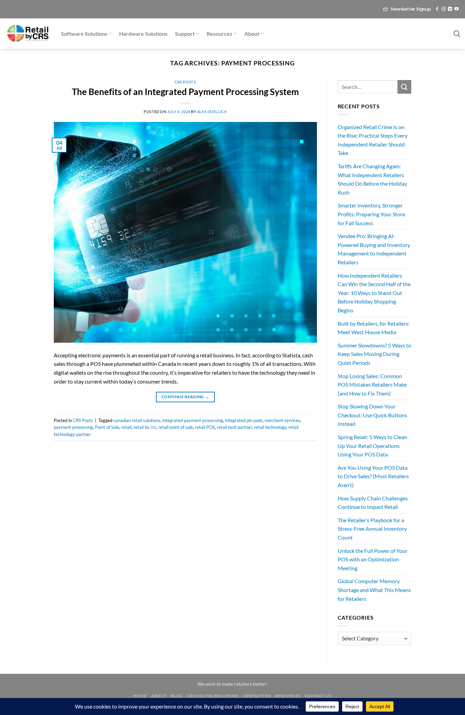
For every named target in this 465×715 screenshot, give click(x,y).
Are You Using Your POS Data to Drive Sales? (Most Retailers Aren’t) (373, 476)
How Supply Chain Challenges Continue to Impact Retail (373, 502)
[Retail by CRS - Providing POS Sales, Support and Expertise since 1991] (28, 34)
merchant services (282, 420)
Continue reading (185, 396)
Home (140, 695)
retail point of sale (175, 427)
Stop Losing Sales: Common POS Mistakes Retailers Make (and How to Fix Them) (372, 385)
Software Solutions (84, 33)
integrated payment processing (192, 420)
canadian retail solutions (136, 420)
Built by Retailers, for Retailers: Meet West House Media (374, 328)
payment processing (73, 427)
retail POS (205, 427)
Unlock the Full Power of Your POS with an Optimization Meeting (372, 559)
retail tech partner (234, 427)
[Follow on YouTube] (456, 9)
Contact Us (318, 695)
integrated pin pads (243, 420)
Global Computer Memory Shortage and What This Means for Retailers (374, 590)
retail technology (270, 427)
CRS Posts (185, 82)
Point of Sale (107, 427)
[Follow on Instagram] (444, 9)
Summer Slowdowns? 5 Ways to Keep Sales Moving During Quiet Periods (374, 354)
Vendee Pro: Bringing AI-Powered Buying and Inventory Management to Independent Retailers (374, 249)
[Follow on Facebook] (437, 9)
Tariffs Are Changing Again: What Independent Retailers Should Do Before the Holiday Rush (372, 179)
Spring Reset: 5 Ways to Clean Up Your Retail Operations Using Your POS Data (372, 445)
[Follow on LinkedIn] (450, 9)
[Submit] (404, 86)
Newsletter (257, 695)
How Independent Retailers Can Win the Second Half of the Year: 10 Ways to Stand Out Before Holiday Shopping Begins (374, 292)
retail (126, 427)
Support (185, 33)
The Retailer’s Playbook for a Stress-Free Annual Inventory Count (372, 529)
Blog (177, 695)
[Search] (456, 33)
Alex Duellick (212, 111)
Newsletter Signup (411, 9)
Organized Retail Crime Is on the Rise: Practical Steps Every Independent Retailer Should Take (372, 140)
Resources (219, 33)
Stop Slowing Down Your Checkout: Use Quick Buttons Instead (372, 415)
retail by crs (144, 427)
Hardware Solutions (143, 33)
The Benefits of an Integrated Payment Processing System (185, 92)
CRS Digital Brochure (212, 695)
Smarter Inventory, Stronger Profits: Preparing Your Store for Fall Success (371, 214)
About (251, 33)
